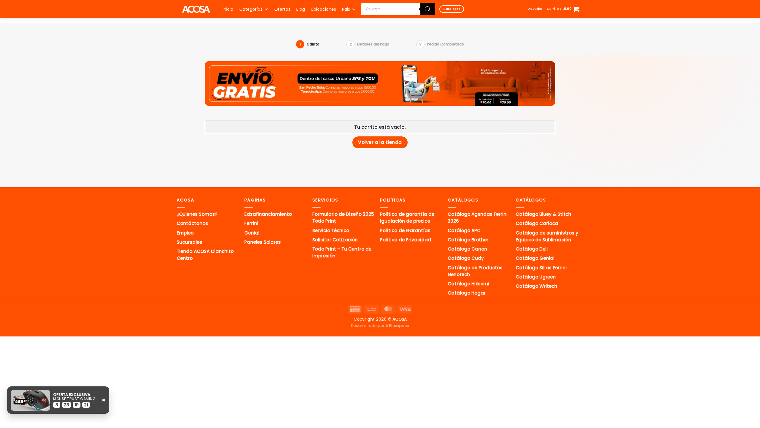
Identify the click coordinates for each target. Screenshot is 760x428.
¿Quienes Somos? (197, 214)
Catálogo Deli (532, 249)
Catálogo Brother (468, 240)
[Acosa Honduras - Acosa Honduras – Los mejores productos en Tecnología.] (196, 9)
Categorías (250, 9)
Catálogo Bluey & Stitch (543, 214)
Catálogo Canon (467, 249)
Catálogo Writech (536, 286)
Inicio (228, 9)
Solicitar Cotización (335, 240)
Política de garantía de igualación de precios (407, 217)
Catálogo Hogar (467, 293)
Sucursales (189, 242)
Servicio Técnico (330, 230)
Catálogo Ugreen (536, 277)
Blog (300, 9)
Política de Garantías (405, 230)
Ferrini (251, 223)
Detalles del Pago (369, 44)
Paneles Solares (262, 242)
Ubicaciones (323, 9)
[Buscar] (427, 9)
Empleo (185, 233)
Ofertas (282, 9)
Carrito (309, 44)
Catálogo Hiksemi (468, 284)
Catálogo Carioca (537, 223)
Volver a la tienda (380, 142)
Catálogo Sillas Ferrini (541, 268)
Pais (346, 9)
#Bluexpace (397, 325)
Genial (251, 233)
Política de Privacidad (405, 240)
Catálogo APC (464, 230)
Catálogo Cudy (466, 258)
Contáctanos (192, 223)
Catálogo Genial (535, 258)
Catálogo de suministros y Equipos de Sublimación (547, 236)
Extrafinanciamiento (268, 214)
